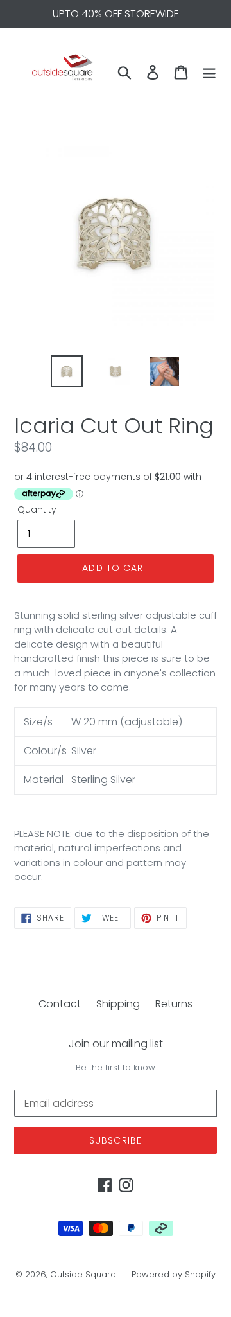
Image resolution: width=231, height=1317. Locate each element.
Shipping (118, 1003)
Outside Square (83, 1274)
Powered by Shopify (174, 1274)
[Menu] (209, 72)
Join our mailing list (116, 1044)
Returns (174, 1003)
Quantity (36, 509)
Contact (59, 1003)
